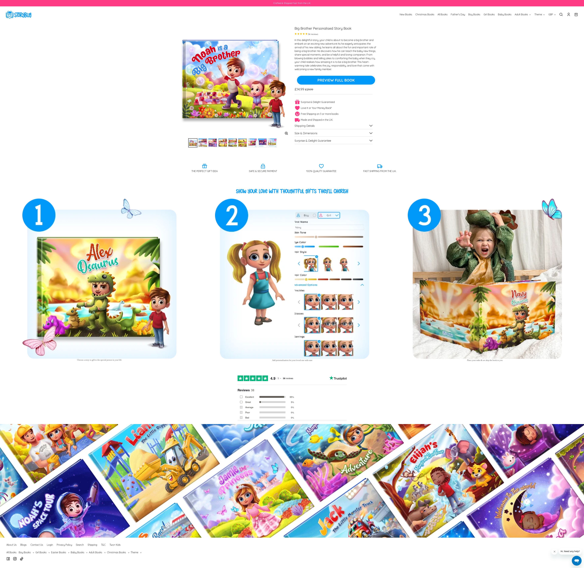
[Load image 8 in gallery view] (262, 142)
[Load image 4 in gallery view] (222, 142)
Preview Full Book (336, 80)
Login (50, 544)
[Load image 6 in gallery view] (242, 142)
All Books (11, 552)
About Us (11, 544)
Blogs (23, 544)
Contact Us (36, 544)
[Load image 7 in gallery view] (252, 142)
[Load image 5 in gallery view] (232, 142)
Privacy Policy (64, 544)
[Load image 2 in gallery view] (202, 142)
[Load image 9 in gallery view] (272, 142)
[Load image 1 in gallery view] (192, 142)
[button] (561, 14)
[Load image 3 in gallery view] (212, 142)
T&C (103, 544)
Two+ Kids (115, 544)
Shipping (92, 544)
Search (80, 544)
